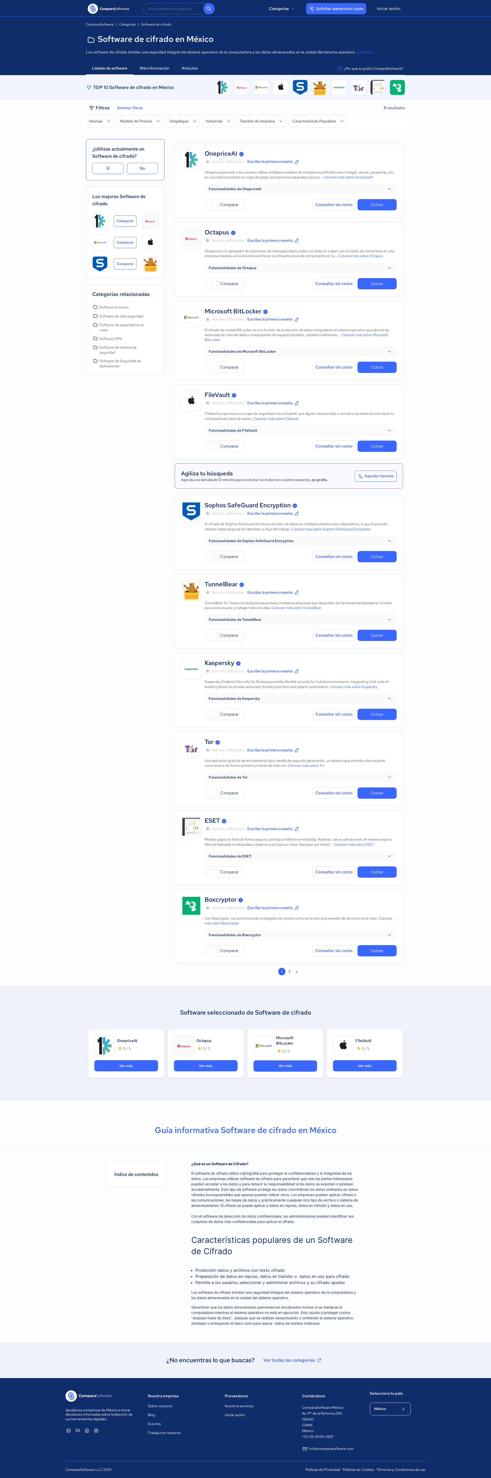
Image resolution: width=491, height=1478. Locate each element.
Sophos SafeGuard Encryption (248, 505)
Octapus (217, 232)
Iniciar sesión (388, 8)
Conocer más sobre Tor (306, 765)
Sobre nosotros (160, 1406)
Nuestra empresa (163, 1396)
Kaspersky (219, 663)
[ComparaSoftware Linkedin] (68, 1430)
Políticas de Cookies (358, 1469)
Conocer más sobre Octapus (360, 256)
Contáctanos (313, 1396)
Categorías (279, 8)
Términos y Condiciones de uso (401, 1469)
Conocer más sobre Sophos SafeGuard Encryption (331, 529)
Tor (209, 742)
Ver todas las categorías (289, 1360)
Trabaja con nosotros (164, 1432)
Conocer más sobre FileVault (275, 418)
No (142, 168)
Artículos (190, 68)
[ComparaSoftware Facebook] (87, 1430)
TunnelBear (221, 584)
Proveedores (236, 1396)
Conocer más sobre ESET (354, 844)
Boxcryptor (221, 899)
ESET (212, 820)
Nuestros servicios (239, 1406)
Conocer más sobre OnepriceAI (348, 177)
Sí (108, 168)
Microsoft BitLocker (233, 311)
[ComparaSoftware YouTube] (78, 1430)
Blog (151, 1415)
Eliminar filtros (130, 108)
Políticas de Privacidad (322, 1469)
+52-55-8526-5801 (317, 1436)
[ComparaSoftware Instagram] (96, 1430)
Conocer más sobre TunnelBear (296, 607)
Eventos (154, 1424)
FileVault (217, 395)
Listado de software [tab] (109, 68)
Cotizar (377, 204)
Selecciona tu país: (386, 1393)
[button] (301, 189)
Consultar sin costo (334, 204)
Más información (154, 68)
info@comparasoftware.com (331, 1448)
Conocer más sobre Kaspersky (353, 686)
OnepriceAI (221, 153)
